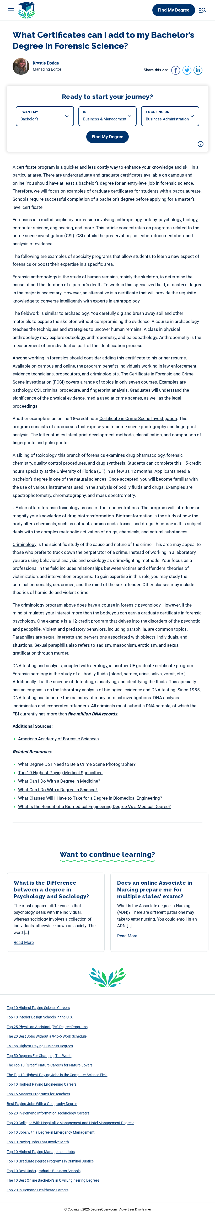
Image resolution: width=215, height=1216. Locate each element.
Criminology (24, 544)
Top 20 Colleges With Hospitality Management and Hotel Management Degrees (70, 1123)
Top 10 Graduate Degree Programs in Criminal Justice (50, 1161)
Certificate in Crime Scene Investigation (138, 418)
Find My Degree (173, 10)
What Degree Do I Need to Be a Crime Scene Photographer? (77, 764)
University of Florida (76, 471)
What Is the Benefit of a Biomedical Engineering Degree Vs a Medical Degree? (94, 806)
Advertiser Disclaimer (135, 1209)
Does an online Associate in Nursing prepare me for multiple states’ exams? (154, 890)
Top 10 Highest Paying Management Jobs (41, 1152)
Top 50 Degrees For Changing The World (39, 1056)
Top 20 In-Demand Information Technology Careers (48, 1113)
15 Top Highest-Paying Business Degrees (40, 1046)
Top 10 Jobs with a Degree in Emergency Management (51, 1132)
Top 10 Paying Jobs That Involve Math (38, 1142)
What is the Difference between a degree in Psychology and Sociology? (51, 890)
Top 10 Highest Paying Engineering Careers (42, 1084)
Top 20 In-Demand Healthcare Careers (37, 1190)
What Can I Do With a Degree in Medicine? (59, 781)
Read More (24, 942)
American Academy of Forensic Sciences (58, 738)
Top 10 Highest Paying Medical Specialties (60, 772)
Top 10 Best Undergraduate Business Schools (43, 1171)
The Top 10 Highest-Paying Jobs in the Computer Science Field (57, 1075)
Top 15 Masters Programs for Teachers (38, 1094)
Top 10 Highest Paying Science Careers (38, 1008)
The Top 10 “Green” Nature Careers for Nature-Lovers (50, 1065)
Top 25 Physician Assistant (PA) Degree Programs (47, 1027)
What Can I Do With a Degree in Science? (58, 789)
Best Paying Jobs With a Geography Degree (42, 1104)
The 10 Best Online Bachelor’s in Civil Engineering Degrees (53, 1180)
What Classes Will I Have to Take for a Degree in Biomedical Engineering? (90, 798)
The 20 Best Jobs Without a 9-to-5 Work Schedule (47, 1036)
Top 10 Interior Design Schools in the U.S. (40, 1017)
